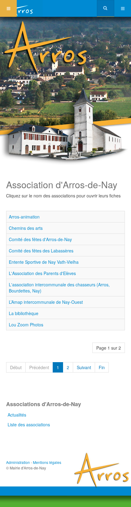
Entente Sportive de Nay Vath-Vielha (44, 262)
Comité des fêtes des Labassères (41, 251)
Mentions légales (47, 462)
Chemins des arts (26, 228)
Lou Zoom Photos (26, 324)
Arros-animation (24, 217)
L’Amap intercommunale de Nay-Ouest (46, 302)
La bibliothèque (23, 313)
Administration (18, 462)
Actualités (17, 415)
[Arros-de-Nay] (21, 8)
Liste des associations (29, 424)
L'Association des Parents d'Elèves (42, 273)
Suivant (84, 367)
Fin (102, 367)
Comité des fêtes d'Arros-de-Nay (40, 239)
